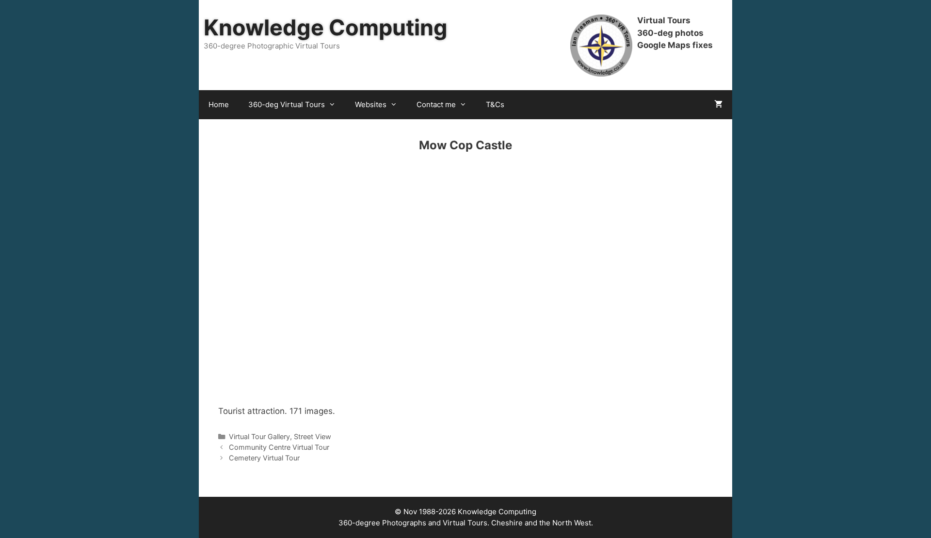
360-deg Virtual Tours (286, 104)
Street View (312, 436)
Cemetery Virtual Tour (264, 458)
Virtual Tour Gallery (259, 436)
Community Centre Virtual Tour (279, 447)
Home (219, 104)
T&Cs (495, 104)
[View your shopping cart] (718, 104)
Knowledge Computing (326, 27)
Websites (370, 104)
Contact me (436, 104)
